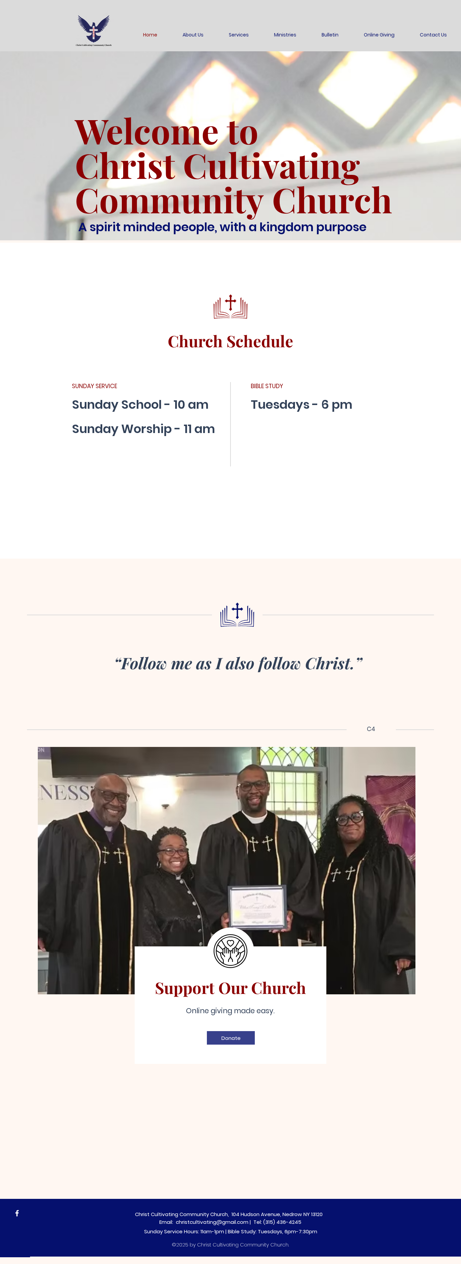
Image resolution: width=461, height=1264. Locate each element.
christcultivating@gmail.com (212, 1222)
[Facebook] (17, 1213)
